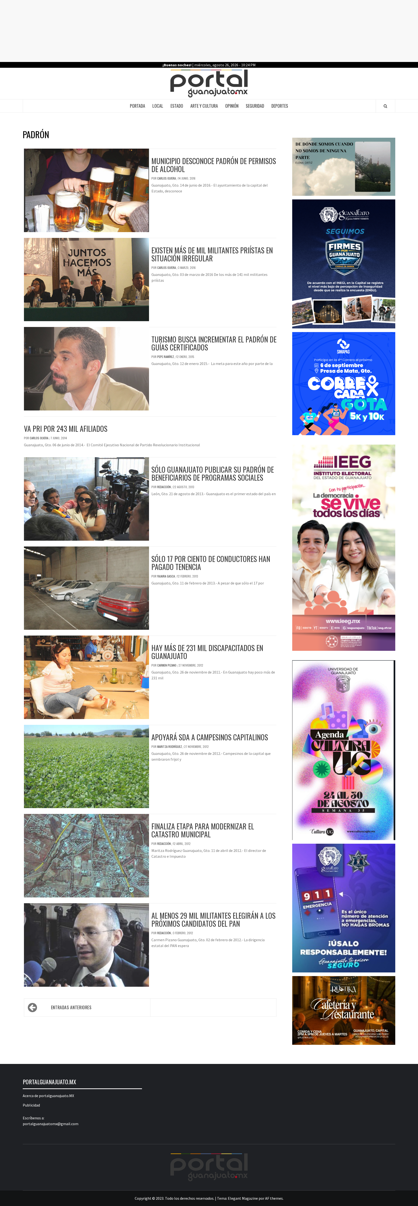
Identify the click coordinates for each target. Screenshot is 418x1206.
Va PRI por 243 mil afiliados (65, 428)
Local (157, 106)
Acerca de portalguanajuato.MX (48, 1095)
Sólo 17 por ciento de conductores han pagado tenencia (210, 562)
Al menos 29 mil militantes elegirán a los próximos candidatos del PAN (213, 919)
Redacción (164, 487)
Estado (177, 106)
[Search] (385, 106)
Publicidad (31, 1105)
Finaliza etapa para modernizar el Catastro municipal (202, 830)
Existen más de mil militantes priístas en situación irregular (212, 254)
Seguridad (255, 106)
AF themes (274, 1198)
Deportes (279, 106)
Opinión (232, 106)
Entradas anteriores (71, 1007)
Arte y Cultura (204, 106)
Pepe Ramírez (166, 357)
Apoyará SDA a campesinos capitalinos (209, 737)
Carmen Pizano (167, 665)
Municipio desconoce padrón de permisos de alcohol (213, 164)
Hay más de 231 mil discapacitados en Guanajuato (207, 651)
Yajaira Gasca (166, 576)
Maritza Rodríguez (170, 746)
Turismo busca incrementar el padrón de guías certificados (213, 343)
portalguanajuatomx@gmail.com (50, 1123)
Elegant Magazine (243, 1198)
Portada (137, 106)
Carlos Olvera (167, 178)
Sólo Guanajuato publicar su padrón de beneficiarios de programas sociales (212, 473)
